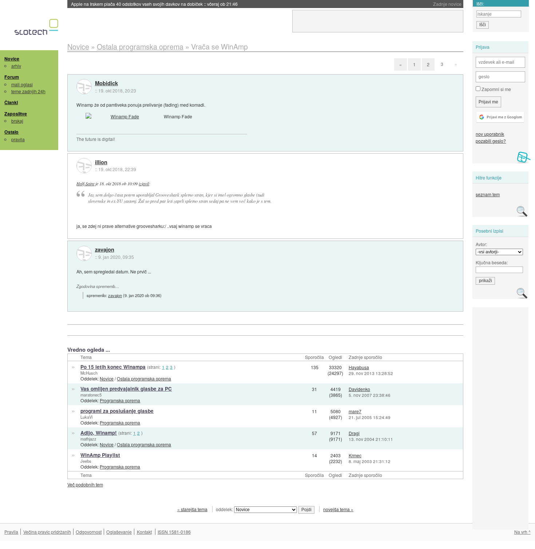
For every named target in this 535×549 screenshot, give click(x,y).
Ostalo (11, 132)
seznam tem (488, 194)
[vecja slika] (122, 116)
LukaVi (86, 417)
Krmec (355, 455)
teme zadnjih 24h (28, 91)
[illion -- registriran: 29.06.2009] (84, 165)
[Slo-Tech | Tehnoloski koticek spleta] (37, 29)
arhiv (16, 66)
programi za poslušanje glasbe (117, 410)
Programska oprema (120, 400)
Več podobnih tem (85, 484)
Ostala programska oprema (144, 378)
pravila (18, 139)
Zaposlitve (15, 113)
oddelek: (225, 509)
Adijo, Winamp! (98, 432)
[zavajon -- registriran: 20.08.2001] (84, 253)
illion (101, 162)
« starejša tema (192, 509)
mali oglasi (22, 84)
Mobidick (106, 83)
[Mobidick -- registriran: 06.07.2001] (84, 86)
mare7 (355, 411)
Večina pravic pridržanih (47, 532)
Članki (11, 102)
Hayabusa (359, 367)
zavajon (104, 249)
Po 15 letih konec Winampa (113, 366)
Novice (11, 58)
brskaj (17, 121)
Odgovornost (89, 532)
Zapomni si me (495, 89)
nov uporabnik (490, 134)
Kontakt (144, 532)
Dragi (354, 433)
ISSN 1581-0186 (174, 532)
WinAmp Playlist (100, 454)
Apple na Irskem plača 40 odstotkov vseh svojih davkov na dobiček (154, 4)
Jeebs (85, 461)
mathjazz (88, 439)
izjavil (144, 183)
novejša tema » (338, 509)
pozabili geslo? (491, 141)
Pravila (11, 532)
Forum (11, 77)
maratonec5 (91, 395)
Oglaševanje (119, 532)
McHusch (89, 373)
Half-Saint (85, 183)
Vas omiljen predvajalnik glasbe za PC (126, 388)
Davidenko (359, 389)
